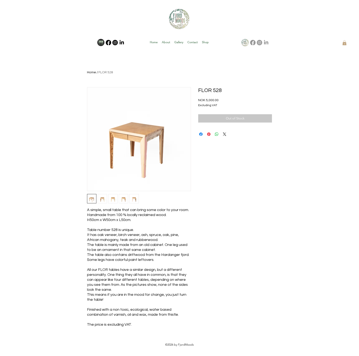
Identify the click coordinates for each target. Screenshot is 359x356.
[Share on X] (224, 134)
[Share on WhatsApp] (216, 134)
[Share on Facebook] (200, 134)
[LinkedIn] (121, 42)
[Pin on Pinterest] (208, 134)
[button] (344, 42)
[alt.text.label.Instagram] (115, 42)
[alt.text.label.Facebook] (108, 42)
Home (91, 72)
